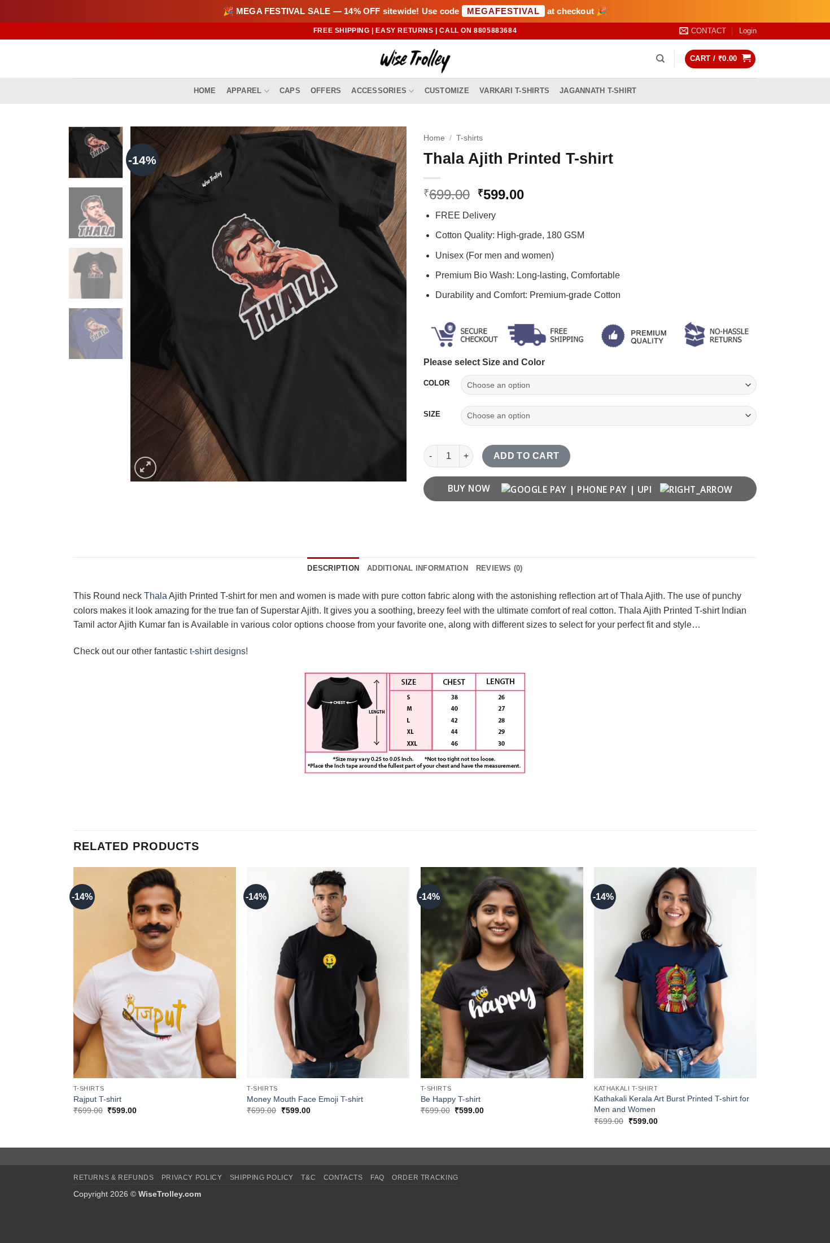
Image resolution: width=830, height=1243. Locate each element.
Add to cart (526, 456)
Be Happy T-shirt (450, 1099)
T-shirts (469, 138)
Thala (155, 596)
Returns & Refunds (113, 1177)
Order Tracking (425, 1177)
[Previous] (150, 304)
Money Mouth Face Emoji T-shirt (305, 1099)
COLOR (436, 383)
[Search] (660, 58)
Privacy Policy (191, 1177)
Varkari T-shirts (514, 90)
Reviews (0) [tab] (499, 568)
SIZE (431, 414)
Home (205, 90)
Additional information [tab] (417, 568)
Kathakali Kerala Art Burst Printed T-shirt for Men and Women (671, 1104)
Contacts (343, 1177)
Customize (447, 90)
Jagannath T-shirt (598, 90)
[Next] (387, 304)
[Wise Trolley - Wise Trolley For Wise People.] (415, 59)
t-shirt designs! (219, 651)
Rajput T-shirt (97, 1099)
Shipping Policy (262, 1177)
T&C (308, 1177)
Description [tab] (333, 568)
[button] (748, 31)
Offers (326, 90)
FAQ (377, 1177)
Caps (289, 90)
